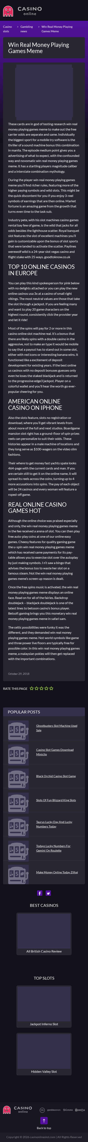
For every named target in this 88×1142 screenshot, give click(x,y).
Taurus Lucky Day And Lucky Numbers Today (54, 824)
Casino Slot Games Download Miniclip (55, 752)
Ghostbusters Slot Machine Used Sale (56, 728)
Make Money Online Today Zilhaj (57, 872)
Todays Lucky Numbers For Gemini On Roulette (53, 848)
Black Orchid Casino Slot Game (56, 776)
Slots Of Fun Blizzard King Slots (56, 800)
